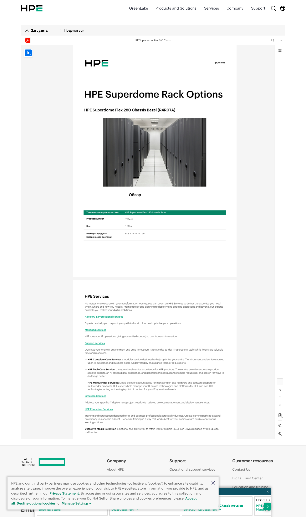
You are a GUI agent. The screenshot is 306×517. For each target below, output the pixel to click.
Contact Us (241, 469)
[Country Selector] (282, 8)
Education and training (250, 487)
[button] (213, 483)
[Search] (273, 8)
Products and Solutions (176, 8)
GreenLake (138, 8)
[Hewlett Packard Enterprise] (31, 8)
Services (211, 8)
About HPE (115, 469)
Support (258, 8)
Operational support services (192, 469)
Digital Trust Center (247, 478)
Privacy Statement (64, 493)
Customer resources (252, 460)
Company (235, 8)
